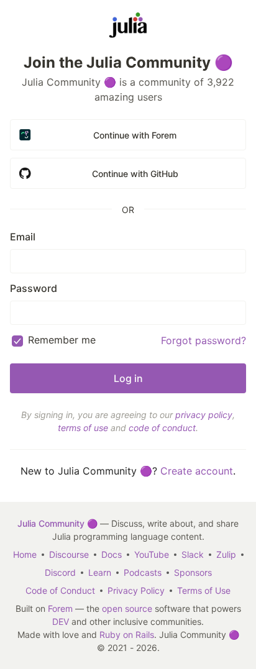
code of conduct (162, 427)
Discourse (69, 554)
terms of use (83, 427)
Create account (196, 471)
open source (127, 608)
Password (33, 288)
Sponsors (193, 572)
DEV (60, 621)
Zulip (226, 554)
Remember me (62, 340)
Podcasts (143, 572)
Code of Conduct (60, 590)
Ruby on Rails (126, 634)
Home (25, 554)
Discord (60, 572)
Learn (99, 572)
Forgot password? (203, 340)
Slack (192, 554)
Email (22, 236)
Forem (60, 608)
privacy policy (203, 414)
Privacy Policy (136, 590)
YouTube (151, 554)
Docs (111, 554)
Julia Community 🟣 (57, 523)
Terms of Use (204, 590)
